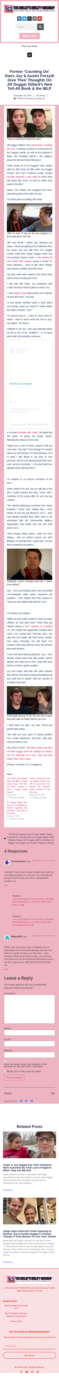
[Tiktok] (34, 18)
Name (8, 1028)
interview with (28, 432)
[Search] (40, 27)
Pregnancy (42, 843)
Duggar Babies (42, 837)
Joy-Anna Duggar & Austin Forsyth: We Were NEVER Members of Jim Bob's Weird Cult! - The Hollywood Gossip (33, 922)
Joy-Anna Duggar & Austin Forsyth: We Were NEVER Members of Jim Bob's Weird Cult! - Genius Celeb (33, 902)
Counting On (39, 98)
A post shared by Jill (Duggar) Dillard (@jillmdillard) (29, 424)
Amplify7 (24, 1367)
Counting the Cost (27, 837)
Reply (6, 885)
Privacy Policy (16, 1321)
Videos (51, 843)
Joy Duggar (20, 843)
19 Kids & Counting (24, 98)
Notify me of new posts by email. (24, 1071)
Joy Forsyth (31, 843)
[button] (29, 55)
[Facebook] (19, 18)
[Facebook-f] (21, 1372)
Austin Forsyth (32, 834)
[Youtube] (39, 18)
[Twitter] (24, 18)
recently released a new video (22, 176)
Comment (10, 993)
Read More (8, 1190)
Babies (43, 834)
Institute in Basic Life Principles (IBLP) (24, 840)
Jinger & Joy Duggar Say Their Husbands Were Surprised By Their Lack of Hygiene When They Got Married (27, 1168)
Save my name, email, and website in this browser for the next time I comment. (25, 1065)
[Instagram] (29, 18)
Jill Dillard (46, 840)
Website (8, 1050)
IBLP (52, 837)
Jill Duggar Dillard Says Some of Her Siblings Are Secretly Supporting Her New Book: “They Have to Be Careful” (17, 807)
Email (8, 1039)
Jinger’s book (20, 293)
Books (49, 834)
